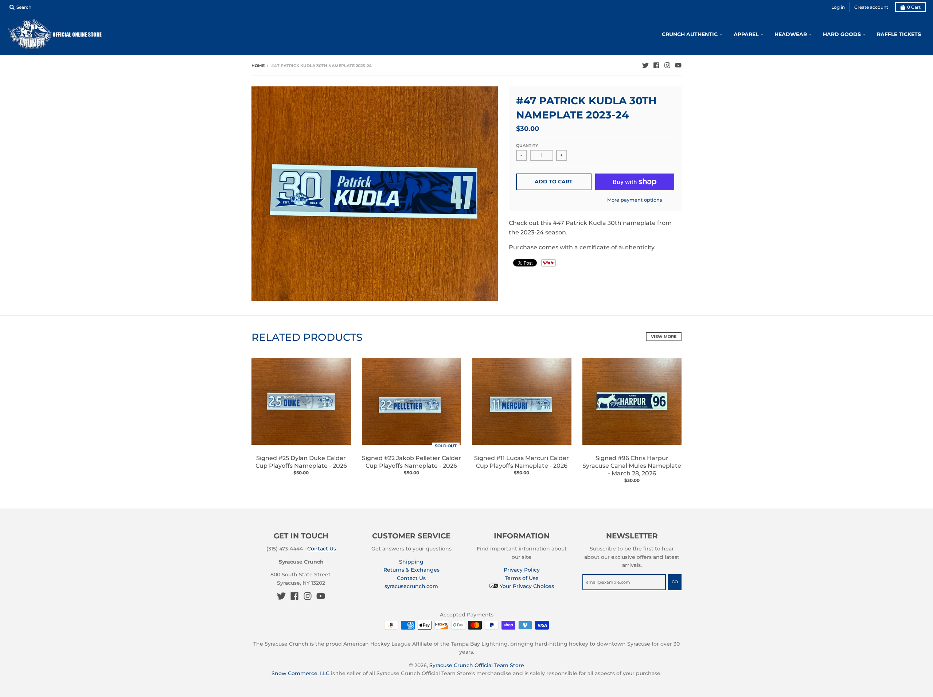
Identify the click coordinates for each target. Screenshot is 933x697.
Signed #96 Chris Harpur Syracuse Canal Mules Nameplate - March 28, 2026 (631, 466)
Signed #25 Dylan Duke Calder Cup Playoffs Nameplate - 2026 (301, 462)
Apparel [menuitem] (746, 34)
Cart (914, 7)
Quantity (527, 145)
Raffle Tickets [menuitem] (899, 34)
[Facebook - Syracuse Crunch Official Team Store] (656, 65)
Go (675, 581)
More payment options (634, 200)
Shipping (411, 561)
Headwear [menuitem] (790, 34)
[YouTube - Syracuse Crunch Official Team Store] (678, 65)
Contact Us (321, 548)
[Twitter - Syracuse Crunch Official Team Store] (645, 65)
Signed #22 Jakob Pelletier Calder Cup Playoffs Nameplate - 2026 (411, 462)
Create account (871, 7)
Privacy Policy (522, 569)
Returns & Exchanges (411, 569)
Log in (838, 7)
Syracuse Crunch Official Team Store (476, 665)
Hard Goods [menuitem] (842, 34)
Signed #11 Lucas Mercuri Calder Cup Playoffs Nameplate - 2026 (521, 462)
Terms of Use (522, 578)
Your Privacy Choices (526, 586)
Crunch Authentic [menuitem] (690, 34)
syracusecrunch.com (411, 586)
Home (258, 65)
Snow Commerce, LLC (300, 673)
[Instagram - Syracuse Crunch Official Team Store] (667, 65)
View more (663, 336)
